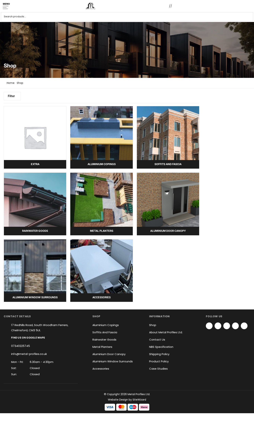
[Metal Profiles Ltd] (90, 6)
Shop (152, 325)
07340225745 (20, 346)
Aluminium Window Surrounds (112, 361)
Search (249, 16)
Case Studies (158, 369)
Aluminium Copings (105, 325)
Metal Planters (102, 347)
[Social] (235, 325)
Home (11, 83)
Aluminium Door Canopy (109, 354)
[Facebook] (209, 325)
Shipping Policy (159, 354)
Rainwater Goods (104, 339)
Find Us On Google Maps (28, 337)
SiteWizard (139, 399)
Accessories (100, 369)
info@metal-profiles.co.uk (29, 354)
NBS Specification (161, 347)
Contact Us (157, 339)
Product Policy (159, 361)
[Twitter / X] (218, 325)
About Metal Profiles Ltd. (166, 332)
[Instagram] (226, 325)
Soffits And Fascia (104, 332)
